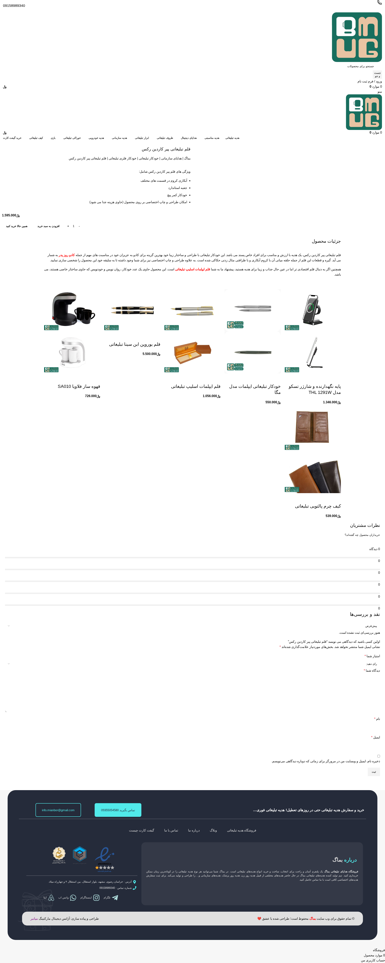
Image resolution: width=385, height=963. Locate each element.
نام (377, 719)
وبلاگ (213, 830)
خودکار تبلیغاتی (149, 158)
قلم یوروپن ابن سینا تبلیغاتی (134, 344)
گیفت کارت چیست (141, 830)
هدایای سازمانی (171, 158)
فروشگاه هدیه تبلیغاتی (241, 830)
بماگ (187, 158)
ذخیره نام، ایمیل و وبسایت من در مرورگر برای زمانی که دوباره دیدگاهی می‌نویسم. (326, 761)
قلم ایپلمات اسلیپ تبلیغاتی (192, 269)
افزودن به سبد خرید (48, 226)
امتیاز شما (372, 656)
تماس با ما (171, 830)
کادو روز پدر (67, 255)
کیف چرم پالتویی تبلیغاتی (318, 506)
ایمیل (375, 737)
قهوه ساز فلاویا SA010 (79, 386)
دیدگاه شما (372, 670)
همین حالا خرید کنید (16, 226)
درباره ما (194, 830)
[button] (336, 378)
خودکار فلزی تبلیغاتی (122, 158)
